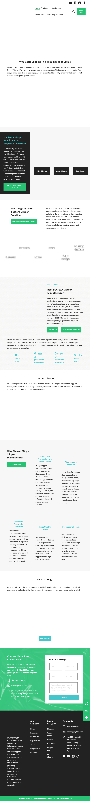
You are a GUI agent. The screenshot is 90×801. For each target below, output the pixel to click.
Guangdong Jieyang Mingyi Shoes (36, 798)
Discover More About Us (71, 330)
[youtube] (70, 3)
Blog (53, 15)
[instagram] (79, 3)
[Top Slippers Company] (15, 726)
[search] (73, 11)
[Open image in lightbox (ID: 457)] (60, 410)
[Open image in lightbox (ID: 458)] (75, 410)
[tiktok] (84, 3)
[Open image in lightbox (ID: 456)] (44, 410)
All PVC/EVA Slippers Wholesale (14, 187)
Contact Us (53, 330)
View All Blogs (45, 638)
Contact (59, 15)
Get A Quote (81, 11)
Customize (56, 8)
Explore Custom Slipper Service (24, 222)
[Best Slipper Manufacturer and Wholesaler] (15, 11)
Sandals (50, 739)
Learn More (17, 464)
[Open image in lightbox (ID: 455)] (29, 410)
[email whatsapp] (86, 703)
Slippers (50, 729)
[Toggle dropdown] (50, 8)
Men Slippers (42, 171)
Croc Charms (50, 755)
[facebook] (75, 3)
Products (44, 8)
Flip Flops (51, 743)
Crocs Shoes (49, 734)
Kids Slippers (80, 171)
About (48, 15)
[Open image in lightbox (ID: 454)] (14, 410)
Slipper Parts (50, 748)
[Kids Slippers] (80, 159)
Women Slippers (61, 171)
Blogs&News (35, 749)
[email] (86, 710)
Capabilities (39, 15)
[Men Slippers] (42, 159)
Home (37, 8)
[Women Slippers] (61, 159)
